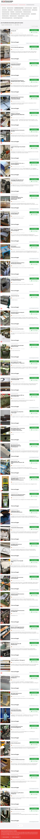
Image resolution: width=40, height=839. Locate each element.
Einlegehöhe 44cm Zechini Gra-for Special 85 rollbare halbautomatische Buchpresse (18, 478)
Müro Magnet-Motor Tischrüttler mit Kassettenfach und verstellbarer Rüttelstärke (18, 429)
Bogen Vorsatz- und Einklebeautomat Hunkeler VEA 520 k (17, 462)
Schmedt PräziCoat (15, 295)
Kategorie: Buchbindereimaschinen (6, 24)
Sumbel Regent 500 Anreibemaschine (15, 213)
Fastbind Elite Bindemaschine (17, 527)
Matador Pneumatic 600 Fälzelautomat (16, 644)
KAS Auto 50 (13, 30)
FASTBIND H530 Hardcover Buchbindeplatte (16, 545)
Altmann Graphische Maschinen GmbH (32, 43)
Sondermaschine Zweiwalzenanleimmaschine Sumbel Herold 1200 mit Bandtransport (17, 198)
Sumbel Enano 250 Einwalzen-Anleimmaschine (17, 777)
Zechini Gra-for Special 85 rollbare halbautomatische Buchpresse (18, 495)
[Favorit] (1, 43)
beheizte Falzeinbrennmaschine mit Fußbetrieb (17, 611)
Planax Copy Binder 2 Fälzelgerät (18, 660)
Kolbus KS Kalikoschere (16, 743)
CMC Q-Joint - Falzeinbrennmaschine (15, 247)
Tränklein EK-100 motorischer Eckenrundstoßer (17, 578)
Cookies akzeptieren (5, 837)
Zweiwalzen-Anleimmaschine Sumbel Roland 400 (17, 379)
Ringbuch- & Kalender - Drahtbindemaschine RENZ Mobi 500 (17, 114)
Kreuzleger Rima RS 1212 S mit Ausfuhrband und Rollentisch (17, 180)
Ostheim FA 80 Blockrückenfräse (18, 759)
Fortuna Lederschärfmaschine (17, 329)
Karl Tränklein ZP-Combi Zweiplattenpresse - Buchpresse (17, 363)
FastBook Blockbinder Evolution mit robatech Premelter (17, 280)
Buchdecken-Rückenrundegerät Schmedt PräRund (17, 313)
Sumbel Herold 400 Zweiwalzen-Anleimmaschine (17, 594)
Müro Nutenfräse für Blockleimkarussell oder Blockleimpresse (16, 445)
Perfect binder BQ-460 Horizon (17, 47)
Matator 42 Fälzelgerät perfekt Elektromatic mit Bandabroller (17, 628)
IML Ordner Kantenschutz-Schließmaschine (16, 694)
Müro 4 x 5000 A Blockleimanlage (18, 809)
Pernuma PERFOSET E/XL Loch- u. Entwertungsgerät (17, 164)
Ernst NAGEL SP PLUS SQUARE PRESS (17, 561)
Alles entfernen (17, 24)
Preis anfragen (35, 32)
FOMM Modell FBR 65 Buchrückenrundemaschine (16, 512)
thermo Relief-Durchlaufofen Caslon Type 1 (17, 412)
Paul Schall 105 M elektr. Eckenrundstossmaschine (16, 710)
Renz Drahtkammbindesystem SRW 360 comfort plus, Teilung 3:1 (18, 81)
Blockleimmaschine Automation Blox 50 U (17, 131)
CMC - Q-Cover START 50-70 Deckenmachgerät (16, 230)
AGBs (18, 834)
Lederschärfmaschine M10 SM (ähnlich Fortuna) (17, 346)
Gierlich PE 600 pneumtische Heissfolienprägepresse (17, 727)
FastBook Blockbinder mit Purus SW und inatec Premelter (17, 263)
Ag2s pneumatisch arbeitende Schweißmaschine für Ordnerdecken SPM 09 (17, 98)
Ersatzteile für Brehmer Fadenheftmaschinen (16, 64)
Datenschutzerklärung (14, 834)
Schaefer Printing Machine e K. (33, 59)
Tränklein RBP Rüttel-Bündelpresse (15, 677)
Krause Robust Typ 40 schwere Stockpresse (17, 793)
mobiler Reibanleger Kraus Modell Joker (18, 147)
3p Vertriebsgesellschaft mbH (33, 76)
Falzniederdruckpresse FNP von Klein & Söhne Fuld (17, 396)
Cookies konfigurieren (15, 837)
